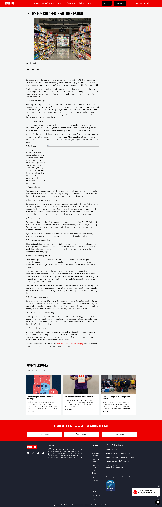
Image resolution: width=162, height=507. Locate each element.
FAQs (89, 3)
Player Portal (96, 480)
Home (36, 3)
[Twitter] (144, 3)
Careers (94, 499)
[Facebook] (137, 3)
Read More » (31, 412)
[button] (28, 70)
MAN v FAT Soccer (96, 466)
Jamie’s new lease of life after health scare (79, 397)
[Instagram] (140, 3)
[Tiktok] (148, 3)
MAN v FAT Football (96, 455)
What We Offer (47, 3)
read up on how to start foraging (70, 343)
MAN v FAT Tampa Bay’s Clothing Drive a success (116, 398)
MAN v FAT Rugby (96, 460)
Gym (93, 477)
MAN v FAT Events (96, 472)
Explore (81, 3)
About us (70, 3)
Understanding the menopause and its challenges (40, 398)
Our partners (96, 495)
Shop (59, 3)
